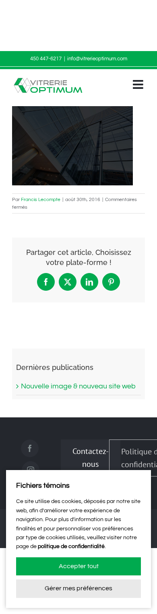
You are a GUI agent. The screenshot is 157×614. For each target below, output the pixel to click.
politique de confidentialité (71, 546)
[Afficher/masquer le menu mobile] (139, 84)
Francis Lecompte (40, 199)
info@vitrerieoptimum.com (97, 59)
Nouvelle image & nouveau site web (78, 386)
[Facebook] (30, 448)
